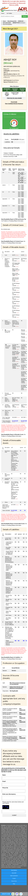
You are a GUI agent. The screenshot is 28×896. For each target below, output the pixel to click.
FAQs (14, 883)
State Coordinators (14, 875)
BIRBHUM (20, 21)
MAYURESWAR (7, 22)
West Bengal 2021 (12, 21)
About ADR (14, 873)
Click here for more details (14, 98)
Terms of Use (14, 881)
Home (2, 13)
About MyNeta (14, 870)
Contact (14, 878)
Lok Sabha (9, 13)
